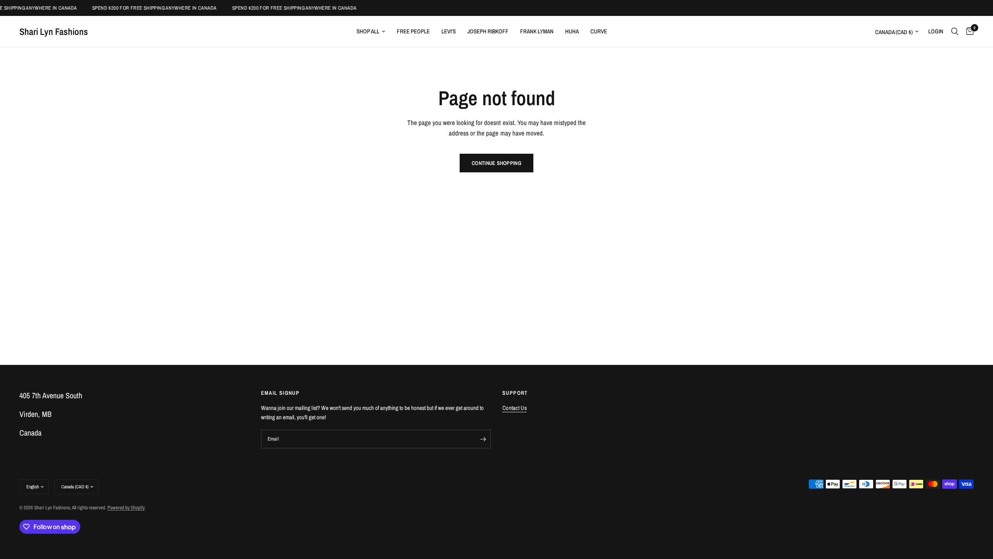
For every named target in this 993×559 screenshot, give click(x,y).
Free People (413, 31)
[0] (968, 31)
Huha (572, 31)
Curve (598, 31)
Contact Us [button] (514, 407)
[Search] (954, 31)
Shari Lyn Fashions (53, 31)
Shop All (367, 31)
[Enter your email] (483, 439)
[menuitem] (371, 31)
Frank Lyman (537, 31)
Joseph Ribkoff (488, 31)
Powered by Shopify (126, 507)
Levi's (448, 31)
